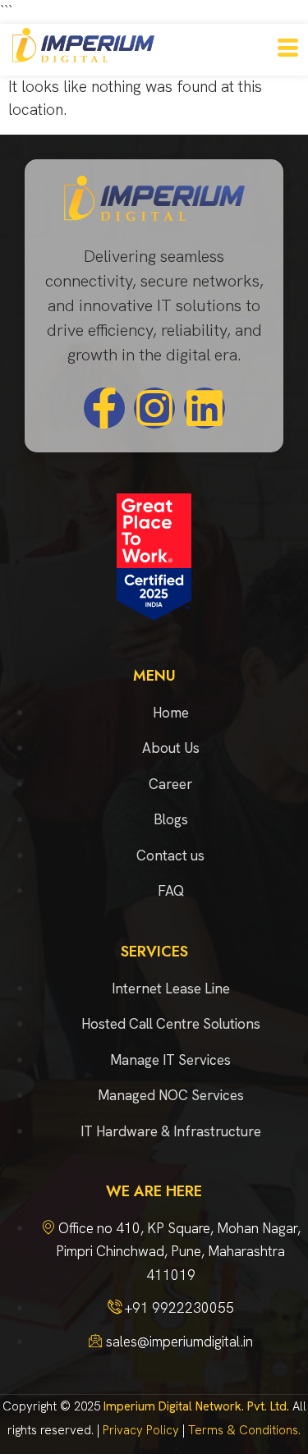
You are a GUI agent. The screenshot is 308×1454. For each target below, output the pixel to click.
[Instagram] (154, 408)
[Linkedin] (204, 408)
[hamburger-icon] (287, 49)
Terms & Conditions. (244, 1430)
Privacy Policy (141, 1430)
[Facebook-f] (104, 408)
